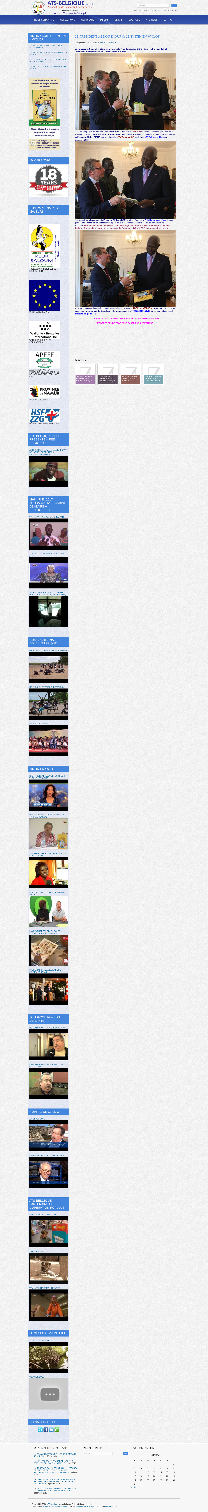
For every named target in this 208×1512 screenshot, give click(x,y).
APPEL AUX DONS (37, 1119)
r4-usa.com (81, 1506)
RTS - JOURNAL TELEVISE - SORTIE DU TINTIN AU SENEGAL (46, 816)
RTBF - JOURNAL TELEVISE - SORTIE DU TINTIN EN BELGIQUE (47, 777)
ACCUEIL (137, 11)
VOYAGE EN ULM (36, 1377)
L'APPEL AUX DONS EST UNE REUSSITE (47, 1155)
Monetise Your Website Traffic (55, 1506)
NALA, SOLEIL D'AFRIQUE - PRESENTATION (48, 650)
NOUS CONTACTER (152, 11)
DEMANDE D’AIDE (170, 11)
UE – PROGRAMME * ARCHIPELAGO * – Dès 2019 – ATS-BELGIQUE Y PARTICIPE (54, 1462)
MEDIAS (104, 19)
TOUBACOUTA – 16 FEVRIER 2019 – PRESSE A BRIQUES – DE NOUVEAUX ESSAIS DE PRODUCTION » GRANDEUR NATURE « (55, 1470)
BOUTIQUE (134, 19)
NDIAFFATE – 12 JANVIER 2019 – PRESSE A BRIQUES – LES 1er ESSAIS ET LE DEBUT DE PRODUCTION (54, 1481)
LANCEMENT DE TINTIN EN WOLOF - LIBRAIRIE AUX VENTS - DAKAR (45, 932)
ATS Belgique (52, 1504)
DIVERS (119, 19)
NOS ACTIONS (67, 19)
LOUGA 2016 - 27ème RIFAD (41, 724)
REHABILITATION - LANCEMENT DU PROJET (48, 1028)
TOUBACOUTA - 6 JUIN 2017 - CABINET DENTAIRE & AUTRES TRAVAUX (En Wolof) (47, 594)
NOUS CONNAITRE (44, 19)
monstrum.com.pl (112, 1506)
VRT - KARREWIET (37, 1251)
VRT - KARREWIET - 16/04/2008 (42, 1215)
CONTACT (169, 19)
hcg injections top (94, 1506)
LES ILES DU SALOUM (39, 1340)
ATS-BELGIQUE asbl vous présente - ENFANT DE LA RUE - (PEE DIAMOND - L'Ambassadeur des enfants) (48, 452)
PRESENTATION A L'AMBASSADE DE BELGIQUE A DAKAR (45, 971)
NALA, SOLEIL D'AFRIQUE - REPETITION (46, 687)
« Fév (133, 1487)
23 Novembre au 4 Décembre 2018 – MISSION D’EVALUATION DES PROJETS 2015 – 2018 (55, 1490)
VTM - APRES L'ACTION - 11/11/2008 (44, 1288)
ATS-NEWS (151, 19)
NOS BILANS (87, 19)
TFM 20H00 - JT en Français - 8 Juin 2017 (46, 517)
